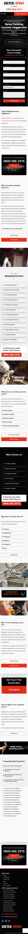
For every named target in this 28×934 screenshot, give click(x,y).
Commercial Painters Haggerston (12, 795)
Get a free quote (14, 42)
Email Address (6, 66)
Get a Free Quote (21, 14)
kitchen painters (14, 439)
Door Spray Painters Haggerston (12, 793)
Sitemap (5, 883)
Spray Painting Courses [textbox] (9, 87)
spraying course (14, 665)
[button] (2, 13)
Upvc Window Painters (11, 319)
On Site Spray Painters (11, 315)
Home (4, 875)
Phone (5, 78)
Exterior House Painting (12, 290)
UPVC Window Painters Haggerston (12, 804)
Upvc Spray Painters (11, 285)
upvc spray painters (14, 434)
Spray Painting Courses (12, 329)
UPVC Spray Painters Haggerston (12, 788)
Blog (4, 881)
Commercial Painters (11, 300)
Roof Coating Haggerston (10, 816)
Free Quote (14, 170)
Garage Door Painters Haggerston (12, 797)
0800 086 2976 (14, 9)
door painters (14, 239)
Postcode (5, 72)
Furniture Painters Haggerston (11, 799)
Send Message (14, 100)
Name (4, 59)
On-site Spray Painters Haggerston (12, 802)
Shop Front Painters (11, 339)
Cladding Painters (10, 334)
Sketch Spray (14, 555)
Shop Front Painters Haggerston (12, 811)
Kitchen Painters (10, 324)
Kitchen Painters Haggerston (11, 806)
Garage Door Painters (11, 305)
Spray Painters (14, 235)
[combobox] (14, 87)
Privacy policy (7, 885)
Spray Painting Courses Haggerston (12, 813)
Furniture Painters (10, 310)
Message (5, 91)
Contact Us (14, 165)
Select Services (6, 85)
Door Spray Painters (11, 295)
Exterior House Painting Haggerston (12, 790)
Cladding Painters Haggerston (11, 809)
